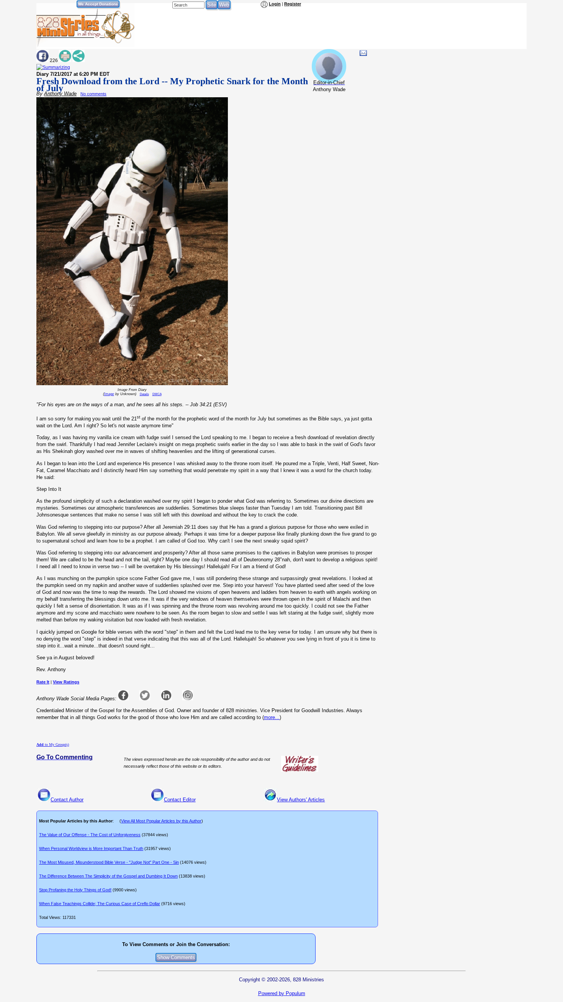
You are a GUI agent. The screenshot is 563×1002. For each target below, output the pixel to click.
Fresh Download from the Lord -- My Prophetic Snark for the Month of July (172, 84)
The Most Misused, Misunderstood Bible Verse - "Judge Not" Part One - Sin (109, 862)
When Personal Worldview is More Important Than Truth (91, 848)
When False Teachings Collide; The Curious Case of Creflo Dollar (99, 903)
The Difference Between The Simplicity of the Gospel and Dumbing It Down (108, 876)
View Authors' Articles (301, 800)
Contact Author (67, 800)
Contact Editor (180, 800)
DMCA (157, 394)
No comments (93, 94)
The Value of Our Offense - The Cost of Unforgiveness (90, 834)
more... (272, 717)
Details (144, 394)
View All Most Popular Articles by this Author (161, 821)
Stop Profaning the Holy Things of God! (75, 890)
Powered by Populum (281, 993)
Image (109, 394)
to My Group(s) (52, 744)
